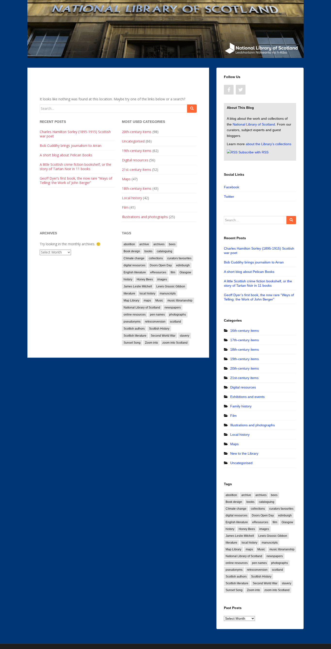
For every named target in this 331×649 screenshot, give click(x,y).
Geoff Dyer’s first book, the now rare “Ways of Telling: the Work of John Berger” (76, 180)
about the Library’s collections (268, 144)
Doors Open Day (161, 265)
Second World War (163, 335)
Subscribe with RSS (253, 152)
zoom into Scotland (175, 342)
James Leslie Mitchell (138, 286)
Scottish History (159, 328)
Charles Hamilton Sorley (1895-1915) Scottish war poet (75, 133)
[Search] (192, 108)
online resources (135, 314)
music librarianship (179, 300)
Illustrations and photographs (145, 216)
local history (147, 293)
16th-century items (244, 330)
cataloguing (164, 251)
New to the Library (244, 453)
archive (144, 244)
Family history (241, 406)
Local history (132, 198)
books (148, 251)
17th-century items (244, 340)
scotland (175, 321)
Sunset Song (132, 342)
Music (159, 300)
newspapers (173, 307)
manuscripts (168, 293)
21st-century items (136, 169)
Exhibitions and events (247, 397)
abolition (129, 244)
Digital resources (135, 160)
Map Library (131, 300)
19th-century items (136, 150)
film (173, 272)
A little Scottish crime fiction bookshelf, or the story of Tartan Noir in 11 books (75, 166)
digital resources (134, 265)
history (128, 279)
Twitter (229, 196)
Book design (132, 251)
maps (147, 300)
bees (172, 244)
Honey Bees (145, 279)
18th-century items (136, 188)
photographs (177, 314)
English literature (135, 272)
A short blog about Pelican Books (66, 155)
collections (156, 258)
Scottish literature (135, 335)
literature (129, 293)
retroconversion (155, 321)
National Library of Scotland (142, 307)
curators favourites (179, 258)
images (162, 279)
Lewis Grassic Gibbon (170, 286)
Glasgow (185, 272)
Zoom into (151, 342)
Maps (126, 179)
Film (125, 207)
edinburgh (183, 265)
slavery (184, 335)
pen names (157, 314)
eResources (158, 272)
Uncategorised (133, 141)
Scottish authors (134, 328)
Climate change (134, 258)
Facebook (231, 187)
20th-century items (136, 131)
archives (159, 244)
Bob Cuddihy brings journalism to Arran (70, 145)
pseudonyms (132, 321)
